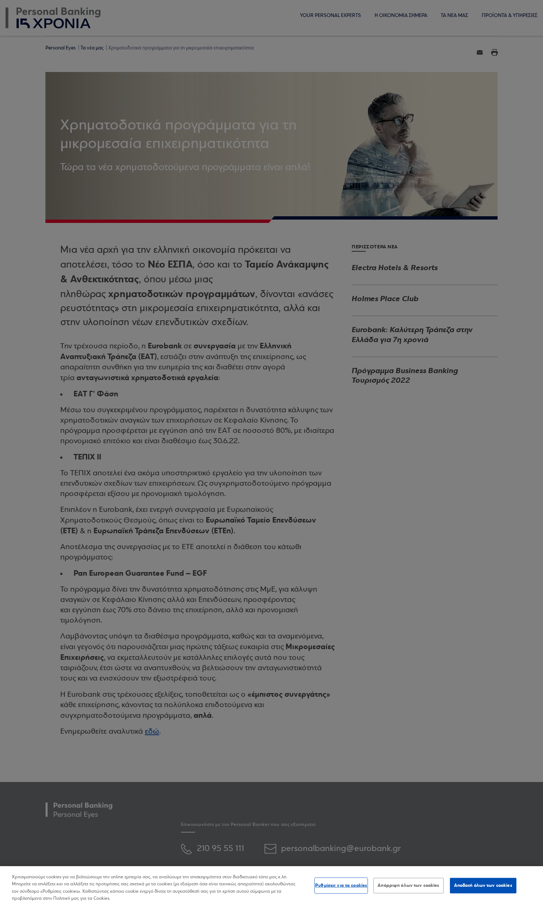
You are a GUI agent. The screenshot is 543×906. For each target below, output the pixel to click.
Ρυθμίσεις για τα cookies (341, 885)
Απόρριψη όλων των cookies (408, 885)
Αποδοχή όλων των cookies (483, 885)
